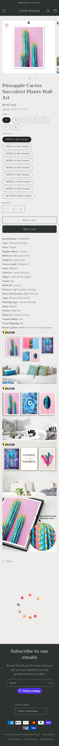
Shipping (5, 109)
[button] (3, 10)
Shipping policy (47, 739)
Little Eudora (17, 734)
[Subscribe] (49, 683)
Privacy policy (14, 739)
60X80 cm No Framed (18, 189)
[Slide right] (36, 79)
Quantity (6, 203)
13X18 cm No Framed (17, 139)
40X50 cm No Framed (18, 167)
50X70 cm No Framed (17, 174)
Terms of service (30, 739)
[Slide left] (22, 79)
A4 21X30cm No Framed (18, 196)
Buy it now (29, 229)
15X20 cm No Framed (17, 146)
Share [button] (9, 561)
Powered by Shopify (31, 734)
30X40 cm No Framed (17, 160)
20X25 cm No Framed (17, 153)
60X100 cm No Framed (18, 182)
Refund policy (49, 735)
